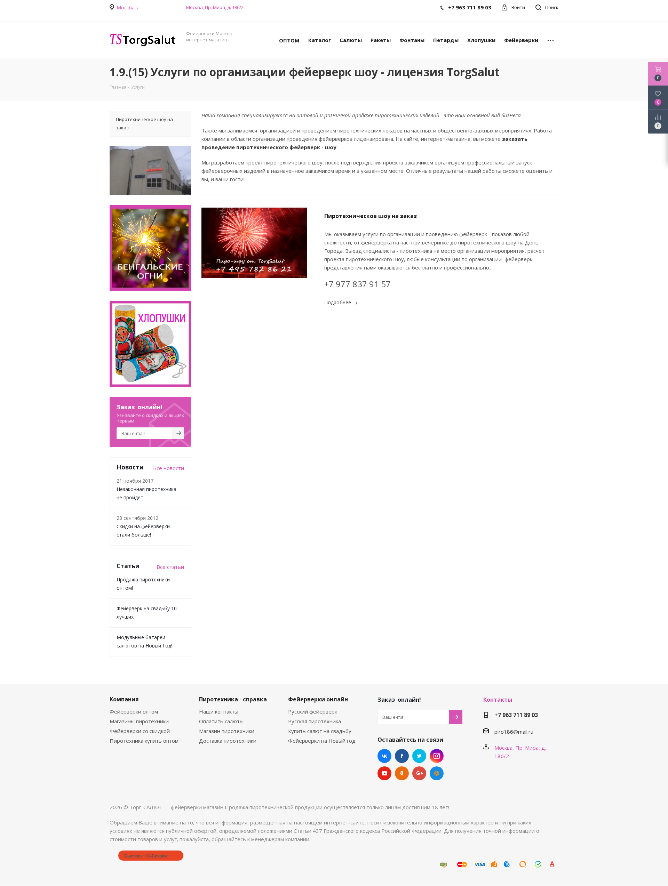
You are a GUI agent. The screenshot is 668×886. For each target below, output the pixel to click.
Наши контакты (218, 711)
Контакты (497, 699)
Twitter (419, 756)
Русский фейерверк (312, 711)
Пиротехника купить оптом (144, 740)
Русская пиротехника (314, 721)
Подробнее (337, 302)
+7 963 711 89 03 (516, 715)
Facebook (402, 756)
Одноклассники (402, 773)
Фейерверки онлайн (318, 699)
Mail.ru (437, 773)
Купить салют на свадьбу (319, 730)
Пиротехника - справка (233, 699)
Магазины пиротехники (139, 721)
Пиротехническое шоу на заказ (370, 216)
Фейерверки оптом (134, 711)
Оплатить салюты (221, 721)
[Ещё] (550, 40)
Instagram (437, 756)
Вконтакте (384, 756)
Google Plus (419, 773)
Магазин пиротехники (226, 730)
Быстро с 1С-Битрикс (146, 856)
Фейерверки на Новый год (322, 740)
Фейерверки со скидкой (140, 730)
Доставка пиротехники (227, 740)
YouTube (384, 773)
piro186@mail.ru (513, 731)
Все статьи (170, 566)
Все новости (168, 468)
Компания (124, 699)
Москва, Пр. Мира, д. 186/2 (215, 7)
